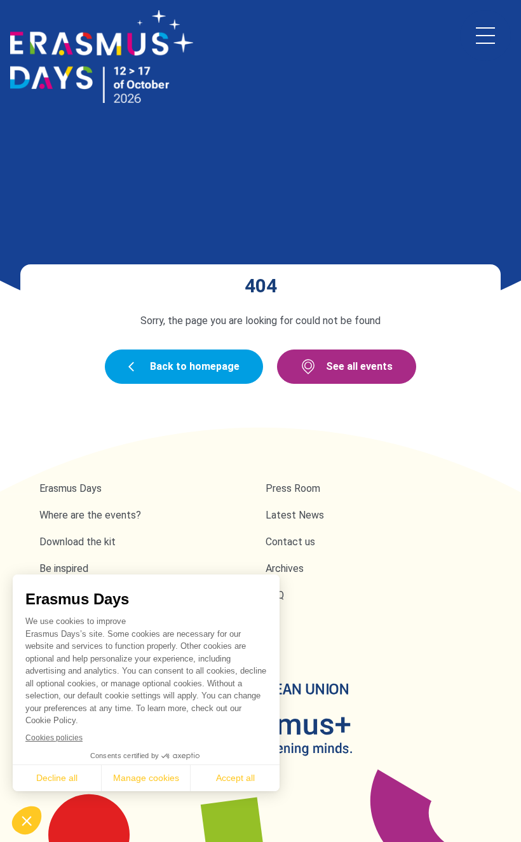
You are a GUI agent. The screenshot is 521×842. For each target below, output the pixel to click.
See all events (359, 366)
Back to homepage (195, 366)
